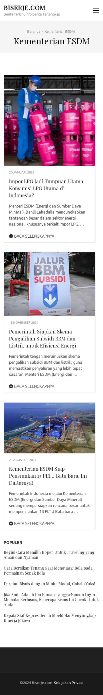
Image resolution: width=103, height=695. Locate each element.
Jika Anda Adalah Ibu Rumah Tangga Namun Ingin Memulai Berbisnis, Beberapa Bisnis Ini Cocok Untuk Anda (51, 599)
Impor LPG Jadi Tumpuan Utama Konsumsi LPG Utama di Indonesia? (46, 188)
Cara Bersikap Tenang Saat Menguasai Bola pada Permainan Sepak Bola (48, 570)
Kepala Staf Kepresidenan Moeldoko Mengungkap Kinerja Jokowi (50, 618)
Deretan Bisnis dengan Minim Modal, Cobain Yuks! (49, 583)
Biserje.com (25, 7)
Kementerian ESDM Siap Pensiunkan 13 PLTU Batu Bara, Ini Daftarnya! (48, 475)
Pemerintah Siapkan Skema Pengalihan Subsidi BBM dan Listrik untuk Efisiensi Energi (42, 338)
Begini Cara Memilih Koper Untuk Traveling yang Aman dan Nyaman (49, 555)
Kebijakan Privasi (68, 682)
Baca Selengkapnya (33, 236)
